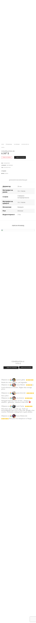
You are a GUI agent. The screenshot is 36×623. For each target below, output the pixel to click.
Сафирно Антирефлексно (23, 197)
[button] (11, 367)
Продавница (9, 144)
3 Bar (19, 215)
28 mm (19, 186)
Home (2, 144)
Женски (20, 211)
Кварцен (20, 207)
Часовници (16, 144)
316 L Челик (21, 191)
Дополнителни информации (18, 180)
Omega (2, 147)
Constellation (7, 167)
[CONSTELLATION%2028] (7, 171)
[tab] (18, 180)
